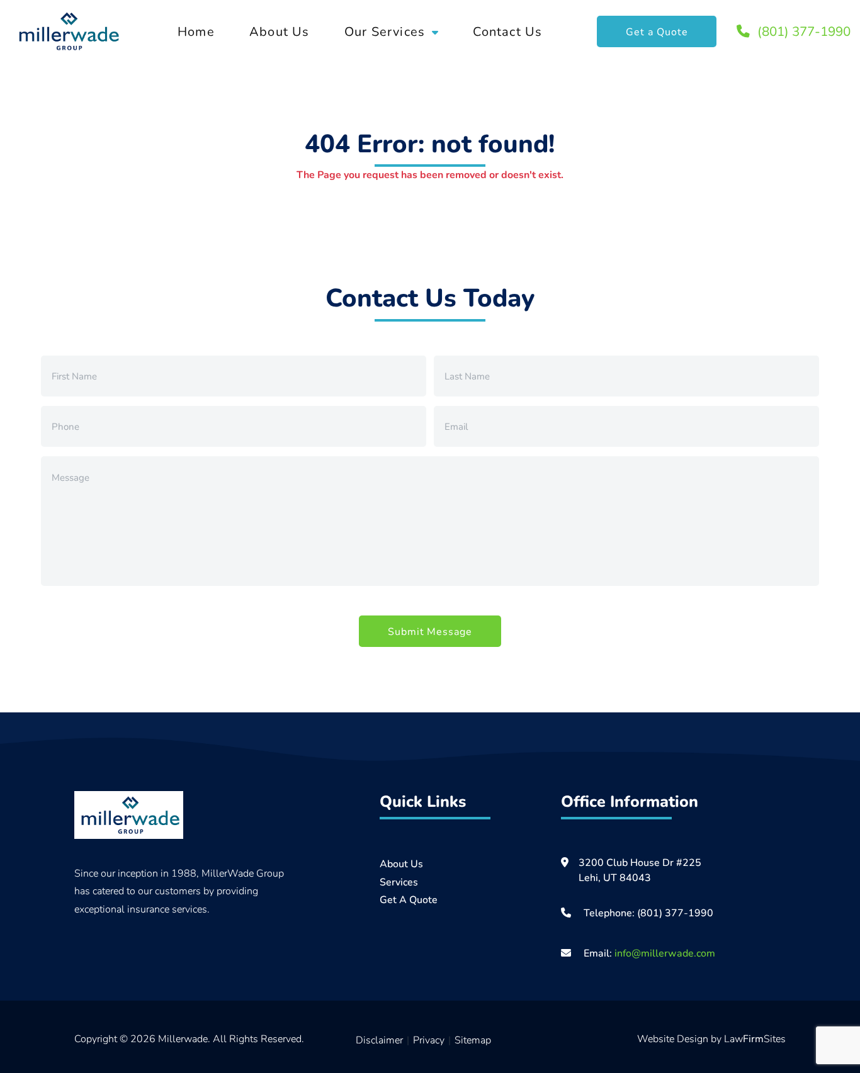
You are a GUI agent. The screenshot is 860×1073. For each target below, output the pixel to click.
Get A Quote (409, 899)
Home (196, 31)
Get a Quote (657, 31)
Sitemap (473, 1039)
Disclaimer (379, 1039)
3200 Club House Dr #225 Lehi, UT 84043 (640, 869)
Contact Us (507, 31)
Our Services (384, 31)
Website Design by (680, 1038)
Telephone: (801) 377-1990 (648, 912)
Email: (648, 952)
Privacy (428, 1039)
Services (399, 881)
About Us (279, 31)
